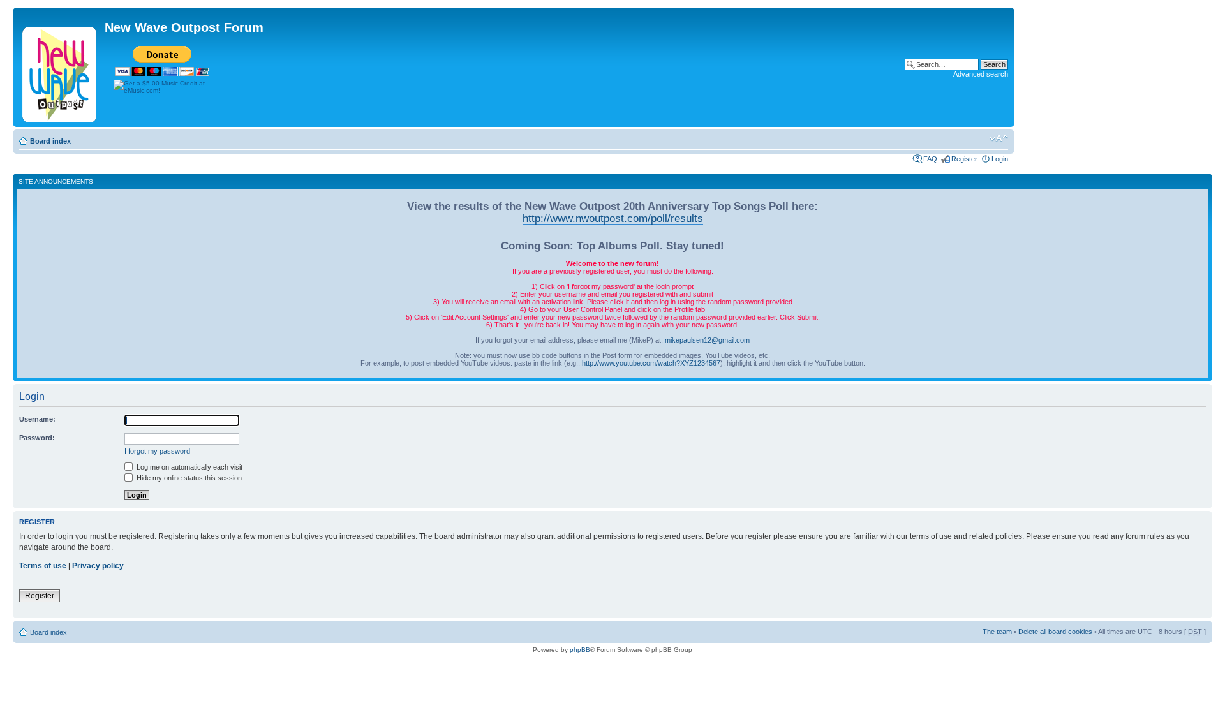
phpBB (580, 649)
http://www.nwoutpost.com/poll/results (613, 218)
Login (999, 159)
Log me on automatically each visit (188, 467)
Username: (37, 419)
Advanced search (980, 74)
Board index (50, 141)
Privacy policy (98, 565)
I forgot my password (157, 451)
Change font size (999, 138)
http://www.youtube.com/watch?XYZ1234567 (651, 363)
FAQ (930, 159)
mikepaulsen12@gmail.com (707, 340)
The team (997, 631)
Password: (37, 437)
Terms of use (42, 565)
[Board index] (60, 72)
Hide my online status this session (188, 478)
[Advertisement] (668, 83)
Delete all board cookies (1055, 631)
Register (964, 159)
